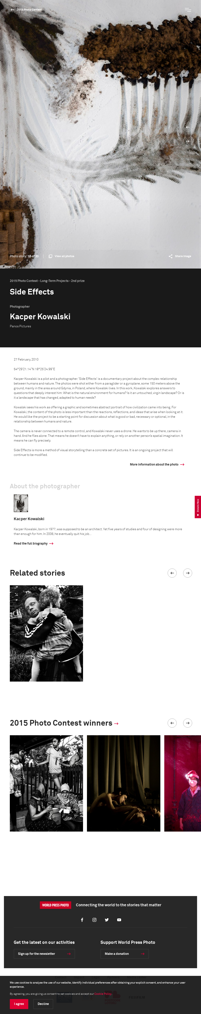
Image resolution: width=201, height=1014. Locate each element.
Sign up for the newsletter (36, 953)
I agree (19, 1004)
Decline (43, 1004)
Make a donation (117, 953)
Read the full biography (31, 543)
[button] (172, 573)
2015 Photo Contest (29, 9)
